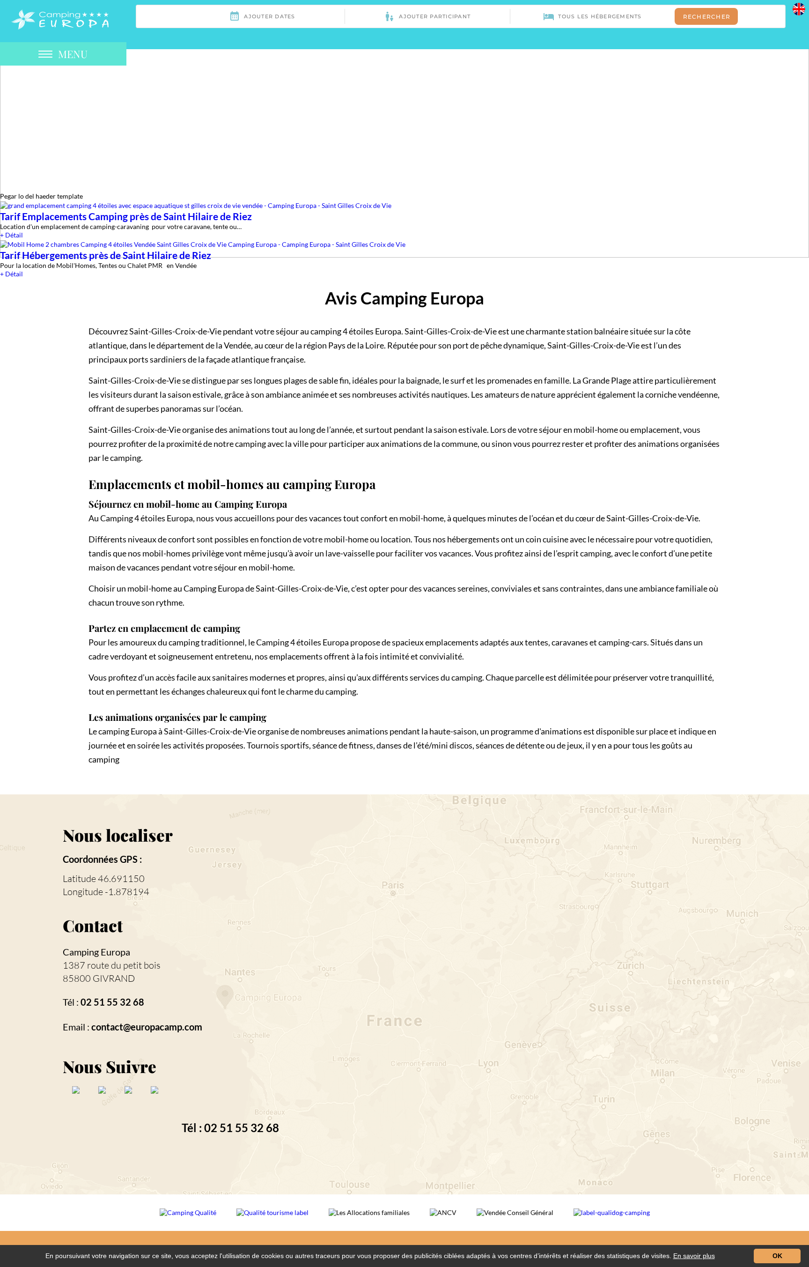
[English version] (799, 8)
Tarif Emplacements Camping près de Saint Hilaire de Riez (126, 216)
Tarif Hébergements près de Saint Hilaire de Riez (105, 255)
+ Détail (11, 235)
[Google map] (571, 993)
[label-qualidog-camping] (611, 1219)
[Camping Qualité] (188, 1219)
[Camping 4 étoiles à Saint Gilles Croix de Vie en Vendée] (60, 18)
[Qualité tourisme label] (273, 1219)
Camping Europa (96, 951)
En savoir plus (694, 1256)
